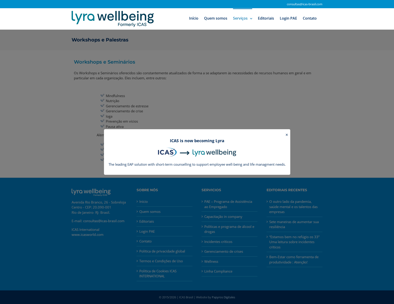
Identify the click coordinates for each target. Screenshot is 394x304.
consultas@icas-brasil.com (304, 4)
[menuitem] (193, 18)
